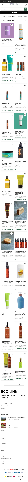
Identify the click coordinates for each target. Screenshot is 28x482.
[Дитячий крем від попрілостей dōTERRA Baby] (7, 301)
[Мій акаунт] (26, 4)
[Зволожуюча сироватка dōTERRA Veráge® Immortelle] (20, 361)
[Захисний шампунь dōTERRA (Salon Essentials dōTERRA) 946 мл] (7, 331)
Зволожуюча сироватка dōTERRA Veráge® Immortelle (20, 373)
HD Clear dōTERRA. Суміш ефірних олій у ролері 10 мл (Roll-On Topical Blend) (20, 44)
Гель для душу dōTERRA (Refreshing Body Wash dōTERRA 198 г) (7, 193)
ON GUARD (3, 443)
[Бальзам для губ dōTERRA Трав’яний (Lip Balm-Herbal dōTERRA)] (20, 93)
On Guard (24, 255)
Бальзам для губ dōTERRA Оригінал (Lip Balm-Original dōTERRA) (7, 105)
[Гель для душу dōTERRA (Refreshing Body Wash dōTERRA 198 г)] (7, 181)
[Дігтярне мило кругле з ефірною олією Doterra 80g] (7, 241)
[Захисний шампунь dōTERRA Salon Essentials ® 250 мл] (20, 331)
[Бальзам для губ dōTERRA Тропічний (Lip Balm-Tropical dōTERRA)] (7, 122)
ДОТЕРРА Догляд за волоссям (20, 197)
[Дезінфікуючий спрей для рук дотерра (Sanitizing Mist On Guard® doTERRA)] (7, 271)
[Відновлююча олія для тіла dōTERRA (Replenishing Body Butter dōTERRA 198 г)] (7, 150)
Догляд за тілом (5, 286)
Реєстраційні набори (6, 458)
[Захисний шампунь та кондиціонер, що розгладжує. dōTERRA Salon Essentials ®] (7, 361)
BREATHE (3, 436)
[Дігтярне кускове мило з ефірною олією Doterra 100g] (20, 210)
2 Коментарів (16, 419)
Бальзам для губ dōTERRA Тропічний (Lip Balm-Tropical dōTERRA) (7, 134)
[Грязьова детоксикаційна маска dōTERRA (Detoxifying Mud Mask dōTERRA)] (7, 210)
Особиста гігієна (18, 46)
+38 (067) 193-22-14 (7, 403)
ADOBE (3, 445)
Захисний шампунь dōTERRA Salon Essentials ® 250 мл (20, 342)
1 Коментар (15, 427)
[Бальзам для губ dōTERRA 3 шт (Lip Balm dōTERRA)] (20, 64)
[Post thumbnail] (3, 419)
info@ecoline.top (6, 405)
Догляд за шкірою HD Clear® (20, 47)
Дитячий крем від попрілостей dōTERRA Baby (6, 313)
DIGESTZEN (4, 441)
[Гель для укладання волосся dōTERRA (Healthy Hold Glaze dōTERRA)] (20, 181)
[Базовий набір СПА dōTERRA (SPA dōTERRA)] (7, 64)
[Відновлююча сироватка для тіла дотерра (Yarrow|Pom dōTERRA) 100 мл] (20, 150)
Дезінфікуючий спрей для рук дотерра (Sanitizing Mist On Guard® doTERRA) (7, 283)
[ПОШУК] (25, 9)
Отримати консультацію (7, 45)
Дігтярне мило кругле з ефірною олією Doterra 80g (7, 252)
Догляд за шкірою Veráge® (20, 376)
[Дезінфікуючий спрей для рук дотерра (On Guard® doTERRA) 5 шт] (20, 241)
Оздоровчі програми (5, 461)
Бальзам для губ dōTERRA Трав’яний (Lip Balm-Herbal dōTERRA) (20, 105)
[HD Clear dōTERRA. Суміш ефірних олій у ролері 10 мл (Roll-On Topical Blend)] (20, 32)
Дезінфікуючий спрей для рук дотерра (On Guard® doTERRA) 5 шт (20, 252)
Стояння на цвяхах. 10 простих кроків (16, 417)
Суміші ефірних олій (20, 49)
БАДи (2, 463)
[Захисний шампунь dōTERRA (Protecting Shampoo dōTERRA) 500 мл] (20, 301)
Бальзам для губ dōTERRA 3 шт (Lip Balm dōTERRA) (20, 76)
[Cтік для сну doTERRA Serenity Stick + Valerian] (7, 30)
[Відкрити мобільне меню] (2, 4)
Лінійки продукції (18, 255)
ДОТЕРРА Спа (5, 42)
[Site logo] (14, 4)
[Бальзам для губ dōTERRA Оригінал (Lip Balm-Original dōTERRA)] (7, 93)
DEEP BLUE (3, 438)
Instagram (3, 456)
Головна (3, 16)
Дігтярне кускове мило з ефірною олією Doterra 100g (20, 222)
